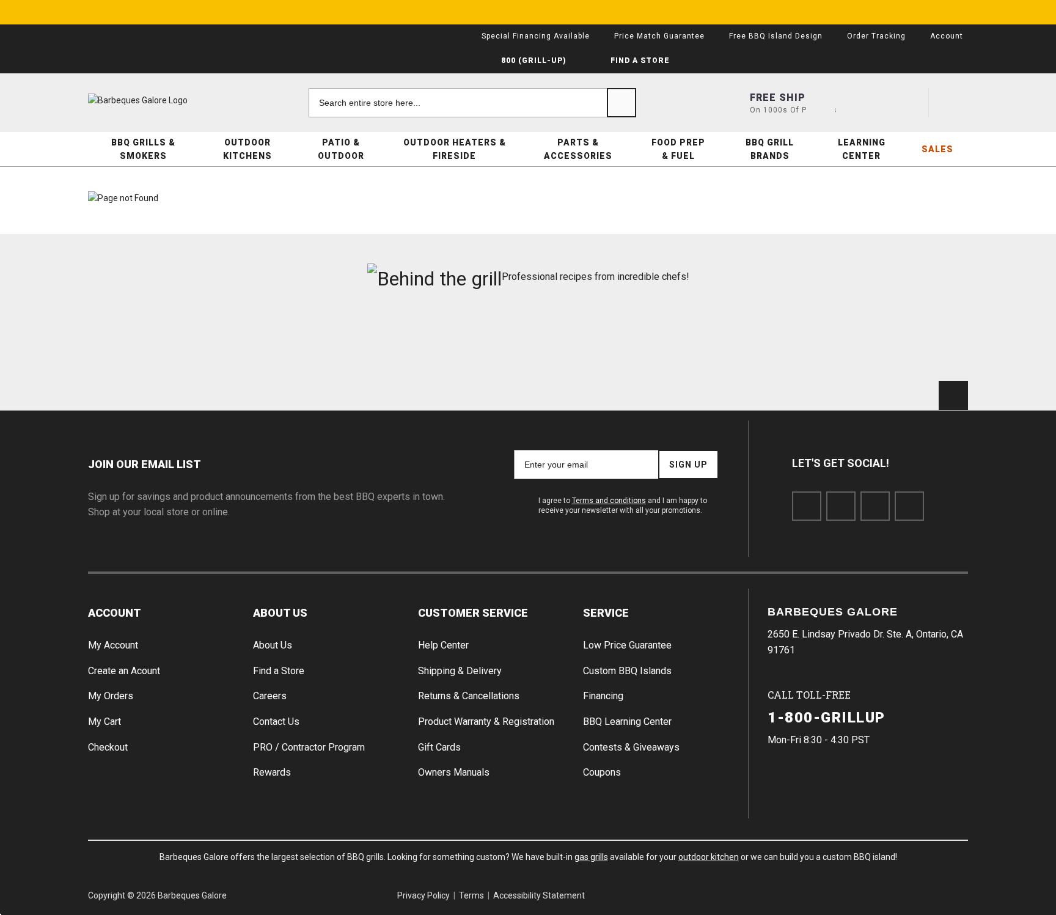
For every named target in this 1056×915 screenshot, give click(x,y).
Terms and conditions (609, 500)
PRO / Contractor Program (309, 747)
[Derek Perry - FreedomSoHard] (602, 342)
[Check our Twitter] (841, 506)
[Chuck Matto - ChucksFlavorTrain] (454, 342)
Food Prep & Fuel (678, 149)
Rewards (272, 772)
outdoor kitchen (708, 857)
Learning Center (862, 149)
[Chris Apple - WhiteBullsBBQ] (898, 342)
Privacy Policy (423, 895)
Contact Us (276, 721)
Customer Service (473, 612)
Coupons (602, 772)
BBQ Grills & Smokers (143, 149)
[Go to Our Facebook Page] (806, 506)
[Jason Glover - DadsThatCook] (750, 342)
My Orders (110, 696)
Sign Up (688, 464)
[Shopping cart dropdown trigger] (953, 102)
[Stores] (820, 102)
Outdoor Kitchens (247, 149)
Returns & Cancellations (468, 696)
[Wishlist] (908, 102)
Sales (937, 149)
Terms (471, 895)
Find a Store (278, 671)
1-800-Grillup (827, 717)
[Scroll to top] (953, 395)
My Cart (104, 721)
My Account (113, 645)
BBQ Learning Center (627, 721)
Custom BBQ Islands (627, 671)
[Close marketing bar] (953, 12)
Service (606, 612)
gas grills (591, 857)
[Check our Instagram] (909, 506)
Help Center (443, 645)
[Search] (621, 102)
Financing (603, 696)
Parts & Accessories (578, 149)
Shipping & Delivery (460, 671)
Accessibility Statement (539, 895)
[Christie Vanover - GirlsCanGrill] (157, 342)
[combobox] (472, 102)
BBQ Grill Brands (770, 149)
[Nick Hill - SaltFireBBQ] (306, 342)
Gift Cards (439, 747)
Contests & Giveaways (631, 747)
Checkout (108, 747)
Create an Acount (124, 671)
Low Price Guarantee (627, 645)
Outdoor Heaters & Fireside (454, 149)
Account (114, 612)
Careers (270, 696)
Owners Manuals (454, 772)
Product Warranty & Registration (486, 721)
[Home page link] (161, 100)
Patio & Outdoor (341, 149)
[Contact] (864, 102)
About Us (280, 612)
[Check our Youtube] (875, 506)
